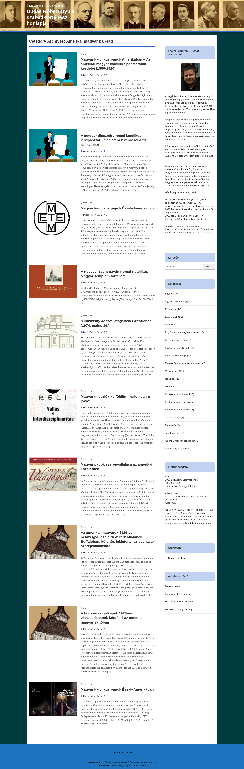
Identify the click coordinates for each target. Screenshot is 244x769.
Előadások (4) (172, 309)
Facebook (118, 752)
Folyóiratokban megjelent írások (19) (184, 332)
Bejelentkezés (172, 586)
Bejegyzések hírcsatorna (178, 594)
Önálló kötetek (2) (174, 417)
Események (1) (173, 317)
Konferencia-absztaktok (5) (179, 402)
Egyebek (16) (172, 293)
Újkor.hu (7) (171, 386)
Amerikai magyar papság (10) (180, 440)
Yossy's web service (137, 766)
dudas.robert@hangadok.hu (180, 486)
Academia (170, 502)
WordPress (112, 766)
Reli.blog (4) (171, 378)
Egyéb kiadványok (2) (176, 301)
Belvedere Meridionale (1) (178, 340)
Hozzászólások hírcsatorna (179, 601)
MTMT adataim (173, 496)
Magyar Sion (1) (173, 371)
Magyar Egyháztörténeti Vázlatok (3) (184, 363)
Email (129, 752)
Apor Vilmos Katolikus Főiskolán (185, 206)
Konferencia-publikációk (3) (179, 409)
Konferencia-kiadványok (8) (179, 394)
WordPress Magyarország (179, 609)
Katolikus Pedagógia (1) (177, 355)
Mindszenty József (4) (176, 448)
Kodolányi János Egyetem (190, 215)
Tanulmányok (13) (174, 433)
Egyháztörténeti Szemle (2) (179, 348)
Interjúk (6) (171, 324)
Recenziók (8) (172, 425)
